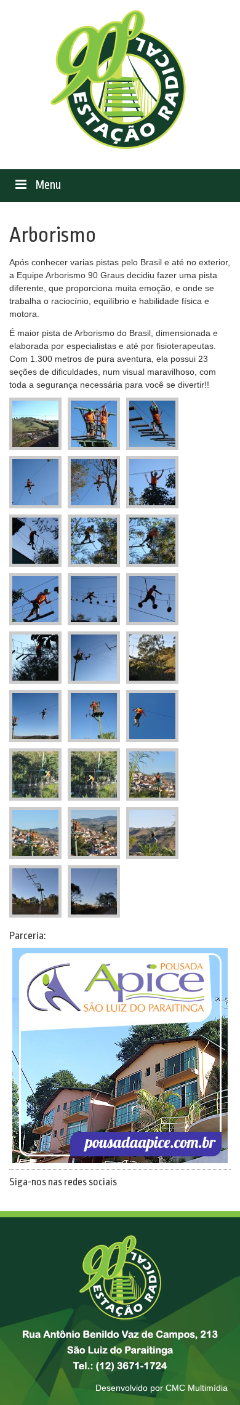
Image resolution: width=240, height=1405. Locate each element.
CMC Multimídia (197, 1388)
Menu (47, 185)
